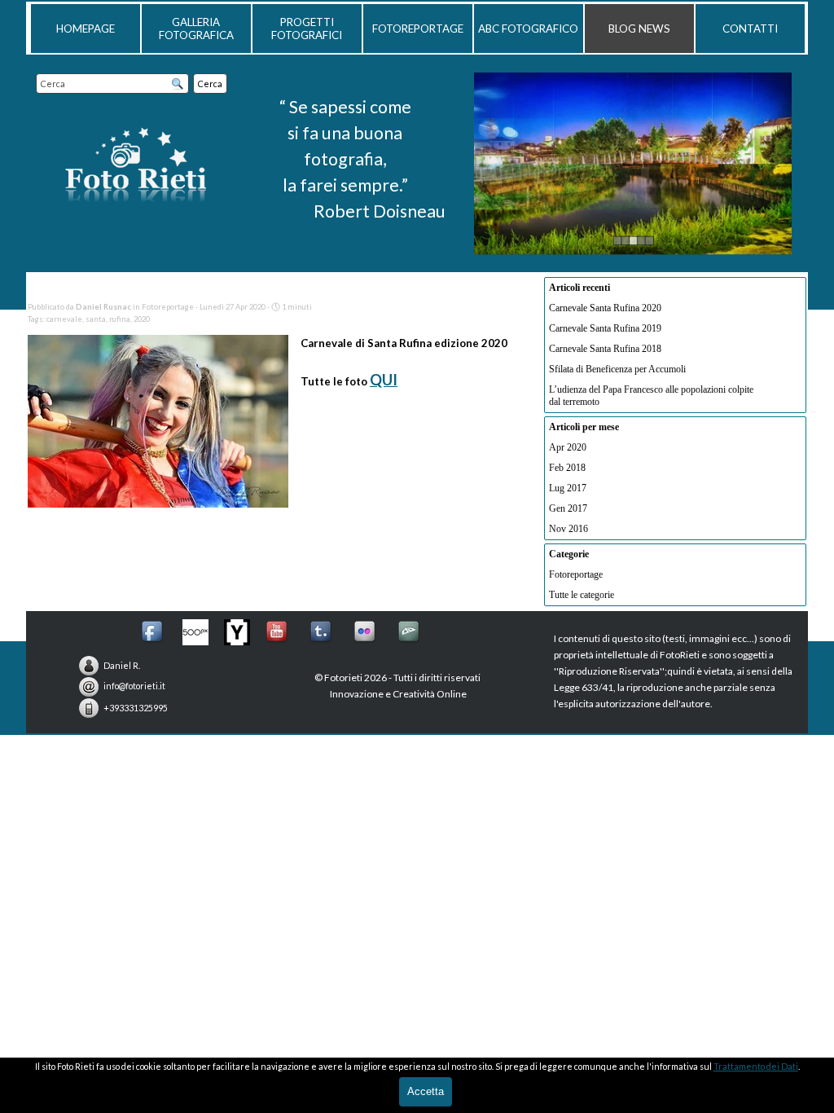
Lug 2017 (567, 488)
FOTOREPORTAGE (417, 28)
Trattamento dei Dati (755, 1066)
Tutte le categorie (581, 594)
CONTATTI (750, 28)
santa (96, 319)
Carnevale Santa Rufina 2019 (605, 328)
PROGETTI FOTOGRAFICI (306, 28)
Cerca (210, 83)
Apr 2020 (567, 447)
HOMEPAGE (85, 28)
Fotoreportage (576, 574)
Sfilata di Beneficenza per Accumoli (617, 369)
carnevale (64, 319)
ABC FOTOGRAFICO (528, 28)
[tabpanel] (345, 160)
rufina (119, 319)
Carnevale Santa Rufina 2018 (605, 348)
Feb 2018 (567, 467)
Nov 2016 (568, 529)
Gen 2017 (568, 508)
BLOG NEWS (639, 28)
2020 (142, 319)
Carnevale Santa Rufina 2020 (605, 308)
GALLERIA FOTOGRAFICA (196, 28)
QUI (383, 380)
